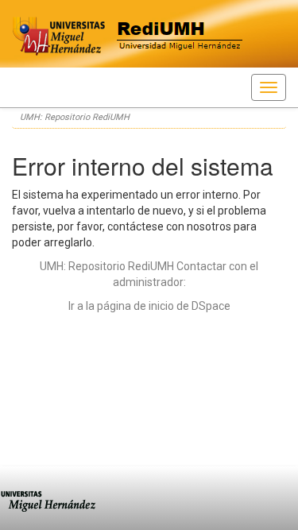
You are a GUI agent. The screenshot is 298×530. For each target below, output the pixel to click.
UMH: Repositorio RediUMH (75, 117)
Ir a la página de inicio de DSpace (149, 306)
